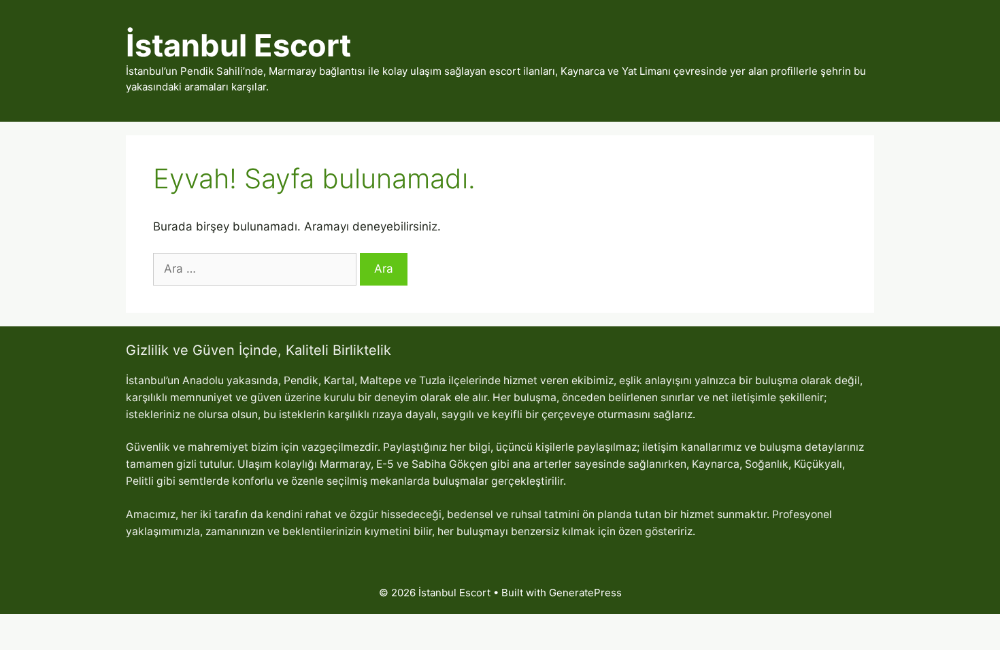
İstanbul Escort (238, 45)
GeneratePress (585, 592)
